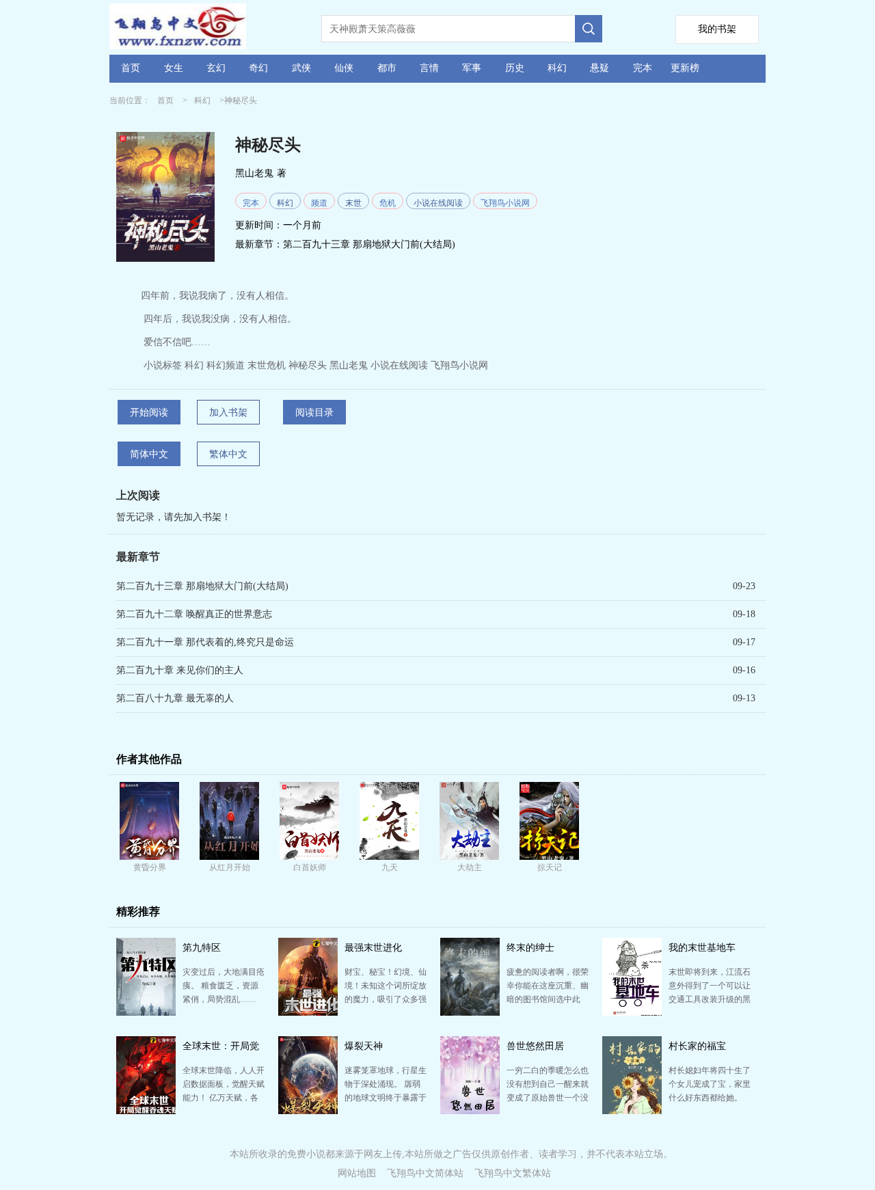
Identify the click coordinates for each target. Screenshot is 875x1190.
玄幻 (216, 68)
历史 (514, 68)
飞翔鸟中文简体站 (425, 1173)
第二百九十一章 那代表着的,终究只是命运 (205, 642)
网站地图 (357, 1173)
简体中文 (149, 454)
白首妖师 (309, 867)
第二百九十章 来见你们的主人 (179, 670)
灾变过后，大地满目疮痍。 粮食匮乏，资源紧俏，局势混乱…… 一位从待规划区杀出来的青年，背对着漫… (224, 999)
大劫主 (469, 867)
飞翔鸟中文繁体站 (512, 1173)
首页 (130, 68)
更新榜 (685, 68)
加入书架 (228, 412)
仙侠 (343, 68)
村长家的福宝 (697, 1046)
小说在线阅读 (438, 203)
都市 (386, 68)
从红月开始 (229, 867)
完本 (642, 68)
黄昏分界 (149, 867)
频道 (319, 203)
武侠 (301, 68)
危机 (387, 203)
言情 (429, 68)
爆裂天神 (364, 1046)
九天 (389, 867)
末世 (353, 203)
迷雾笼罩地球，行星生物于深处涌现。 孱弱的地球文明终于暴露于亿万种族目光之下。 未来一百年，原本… (386, 1098)
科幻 (557, 68)
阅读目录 (314, 412)
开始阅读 (149, 412)
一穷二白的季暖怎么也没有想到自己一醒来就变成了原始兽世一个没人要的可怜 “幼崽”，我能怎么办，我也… (548, 1098)
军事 (471, 68)
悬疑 (599, 68)
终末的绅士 (530, 948)
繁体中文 (228, 454)
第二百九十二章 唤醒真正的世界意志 (194, 614)
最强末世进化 (373, 948)
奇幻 (258, 68)
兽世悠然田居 (535, 1046)
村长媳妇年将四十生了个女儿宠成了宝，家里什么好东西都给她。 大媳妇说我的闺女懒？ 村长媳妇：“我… (710, 1098)
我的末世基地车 (702, 948)
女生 (173, 68)
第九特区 (202, 948)
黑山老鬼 (254, 173)
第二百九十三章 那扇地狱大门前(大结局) (369, 244)
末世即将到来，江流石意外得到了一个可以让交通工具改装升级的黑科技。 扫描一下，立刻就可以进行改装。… (710, 999)
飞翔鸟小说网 (505, 203)
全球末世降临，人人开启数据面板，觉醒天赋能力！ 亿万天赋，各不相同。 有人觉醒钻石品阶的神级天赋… (224, 1098)
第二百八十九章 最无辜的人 (175, 698)
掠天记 (549, 867)
